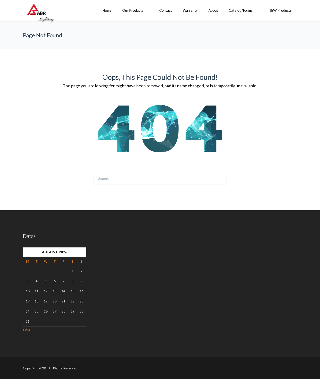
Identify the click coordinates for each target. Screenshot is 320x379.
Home (107, 10)
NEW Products (280, 10)
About (213, 10)
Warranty (190, 10)
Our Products (132, 10)
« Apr (26, 329)
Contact (165, 10)
